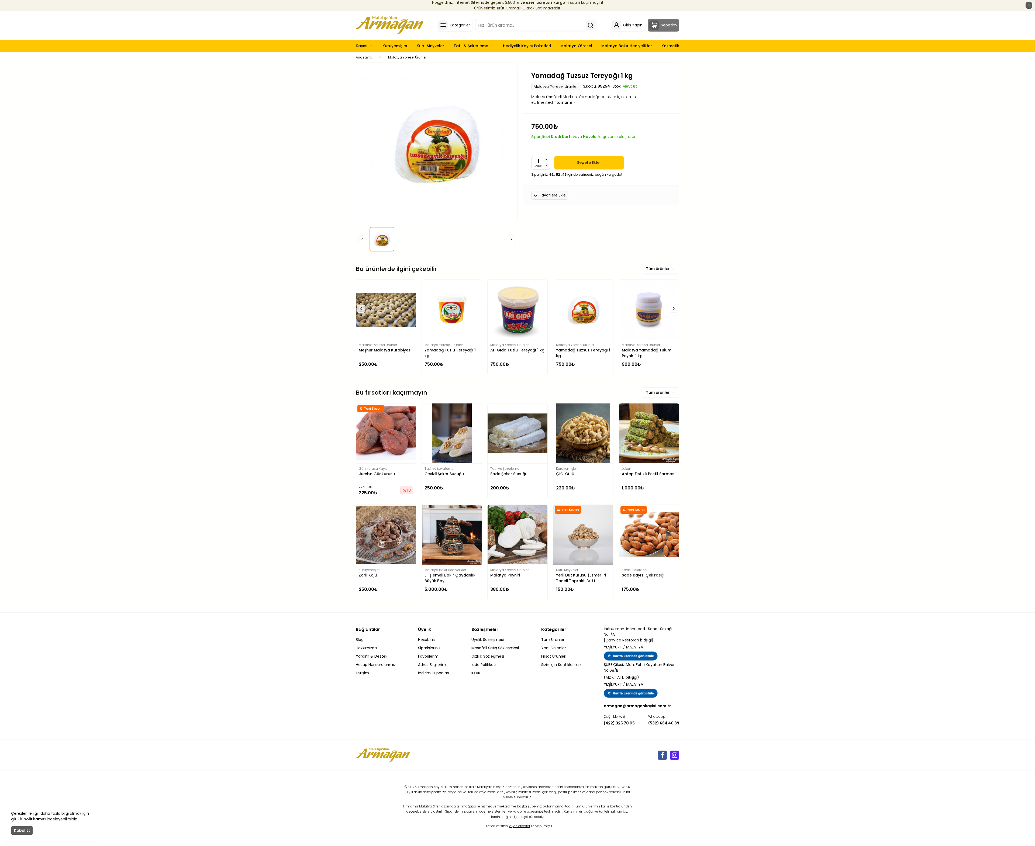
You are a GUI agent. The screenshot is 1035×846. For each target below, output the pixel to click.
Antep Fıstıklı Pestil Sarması (648, 473)
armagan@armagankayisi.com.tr (637, 706)
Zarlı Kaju (368, 575)
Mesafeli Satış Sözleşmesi (495, 648)
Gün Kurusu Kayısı (373, 468)
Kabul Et (22, 830)
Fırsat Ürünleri (553, 656)
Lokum (627, 468)
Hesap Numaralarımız (376, 664)
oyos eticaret (519, 826)
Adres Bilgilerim (432, 664)
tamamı (564, 102)
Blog (360, 639)
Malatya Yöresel (576, 46)
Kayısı (361, 46)
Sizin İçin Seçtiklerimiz (561, 664)
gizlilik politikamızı (28, 819)
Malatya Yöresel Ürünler (407, 57)
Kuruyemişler (395, 46)
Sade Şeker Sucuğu (508, 473)
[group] (436, 143)
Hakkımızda (366, 648)
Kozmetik (670, 46)
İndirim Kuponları (433, 673)
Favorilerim (428, 656)
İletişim (362, 673)
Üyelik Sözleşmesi (487, 639)
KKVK (475, 673)
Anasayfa (364, 57)
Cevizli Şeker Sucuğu (444, 473)
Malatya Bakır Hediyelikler (626, 46)
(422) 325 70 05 (619, 723)
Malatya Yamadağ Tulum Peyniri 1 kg (581, 352)
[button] (361, 239)
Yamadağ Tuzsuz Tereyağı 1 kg (517, 352)
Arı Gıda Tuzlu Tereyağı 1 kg (452, 350)
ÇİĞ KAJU (565, 473)
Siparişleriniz (429, 648)
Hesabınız (427, 639)
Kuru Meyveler (430, 46)
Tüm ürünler (658, 268)
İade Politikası (483, 664)
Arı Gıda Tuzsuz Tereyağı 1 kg (647, 352)
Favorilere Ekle (553, 195)
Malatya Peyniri (505, 575)
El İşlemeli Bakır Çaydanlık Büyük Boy (450, 577)
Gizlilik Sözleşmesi (487, 656)
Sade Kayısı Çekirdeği (643, 575)
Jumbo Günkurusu (377, 473)
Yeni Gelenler (553, 648)
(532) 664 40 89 (663, 723)
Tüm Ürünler (552, 639)
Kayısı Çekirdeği (634, 570)
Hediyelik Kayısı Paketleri (527, 46)
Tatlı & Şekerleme (471, 46)
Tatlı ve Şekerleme (439, 468)
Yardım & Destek (371, 656)
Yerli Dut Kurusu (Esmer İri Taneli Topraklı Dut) (581, 577)
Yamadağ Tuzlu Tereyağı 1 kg (384, 352)
